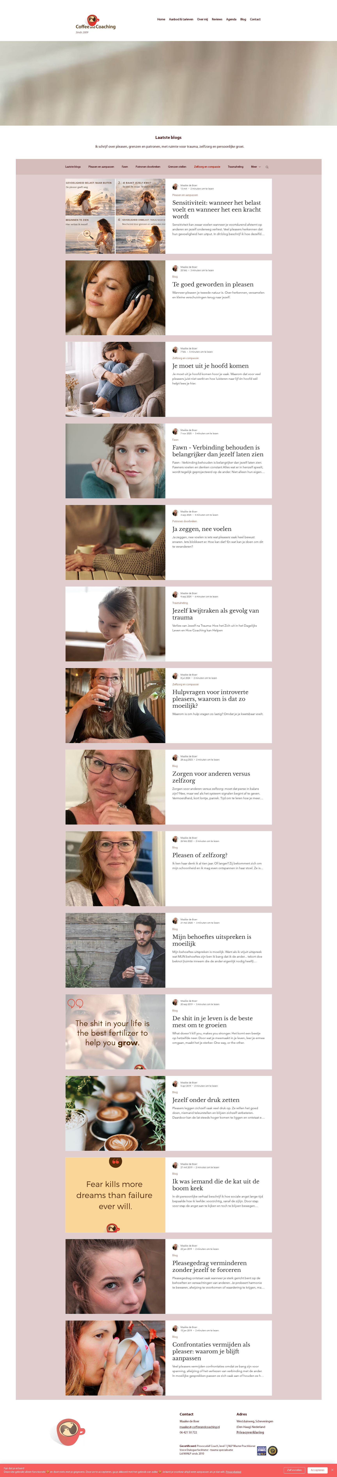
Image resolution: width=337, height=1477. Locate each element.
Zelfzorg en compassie (207, 166)
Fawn (125, 166)
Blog (175, 276)
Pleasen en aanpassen (101, 166)
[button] (267, 167)
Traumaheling (235, 166)
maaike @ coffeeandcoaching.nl (200, 1427)
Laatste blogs (73, 166)
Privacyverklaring (250, 1432)
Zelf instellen (294, 1470)
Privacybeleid (233, 1472)
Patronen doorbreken (148, 166)
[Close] (332, 1470)
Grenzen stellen (177, 166)
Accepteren (317, 1470)
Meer (254, 166)
